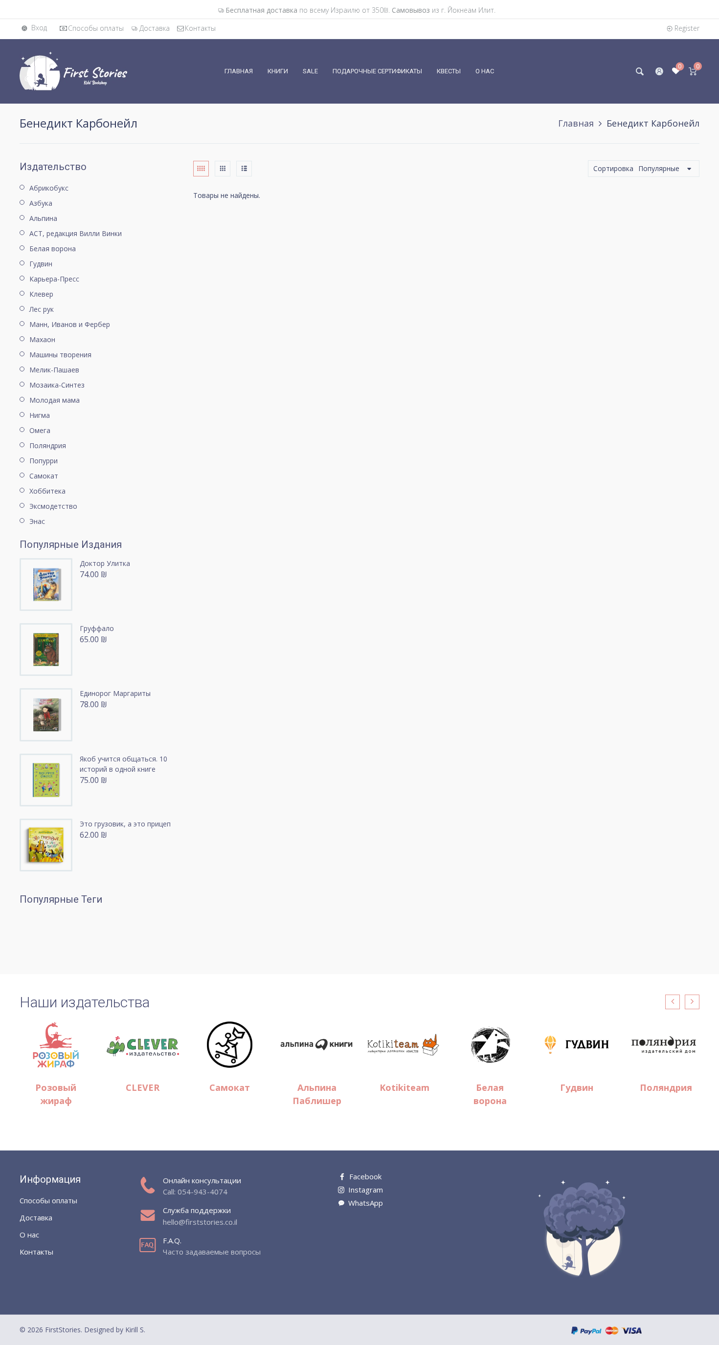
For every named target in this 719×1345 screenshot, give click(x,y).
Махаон (42, 339)
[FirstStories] (73, 70)
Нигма (39, 415)
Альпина (43, 218)
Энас (37, 521)
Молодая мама (54, 400)
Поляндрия (47, 445)
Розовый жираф (55, 1094)
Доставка (154, 28)
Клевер (41, 294)
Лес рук (41, 309)
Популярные (658, 168)
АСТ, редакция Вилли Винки (75, 233)
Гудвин (40, 263)
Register (686, 28)
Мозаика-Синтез (57, 385)
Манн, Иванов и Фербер (69, 324)
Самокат (43, 475)
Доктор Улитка (105, 563)
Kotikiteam (404, 1087)
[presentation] (672, 1002)
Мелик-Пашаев (54, 369)
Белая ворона (52, 248)
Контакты (200, 28)
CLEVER (142, 1087)
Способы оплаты (96, 28)
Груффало (97, 628)
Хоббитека (47, 491)
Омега (39, 430)
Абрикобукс (48, 188)
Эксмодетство (53, 506)
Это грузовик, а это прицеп (125, 823)
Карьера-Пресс (54, 278)
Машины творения (60, 354)
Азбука (40, 203)
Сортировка (613, 168)
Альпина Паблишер (316, 1094)
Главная (576, 123)
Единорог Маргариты (115, 693)
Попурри (43, 460)
